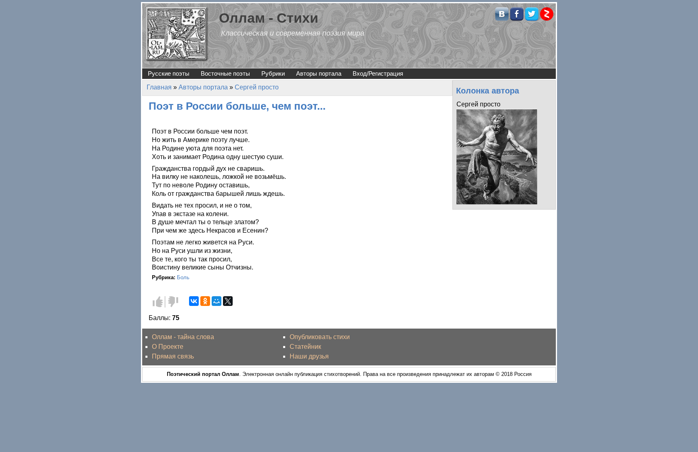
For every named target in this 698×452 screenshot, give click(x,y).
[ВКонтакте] (194, 301)
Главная (159, 87)
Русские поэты (168, 73)
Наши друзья (309, 356)
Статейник (305, 346)
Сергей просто (257, 87)
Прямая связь (173, 356)
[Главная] (177, 33)
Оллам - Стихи (268, 18)
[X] (228, 301)
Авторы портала (318, 73)
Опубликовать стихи (320, 336)
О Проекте (167, 346)
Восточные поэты (225, 73)
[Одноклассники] (205, 301)
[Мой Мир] (216, 301)
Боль (183, 277)
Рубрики (273, 73)
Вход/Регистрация (378, 73)
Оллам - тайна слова (183, 336)
